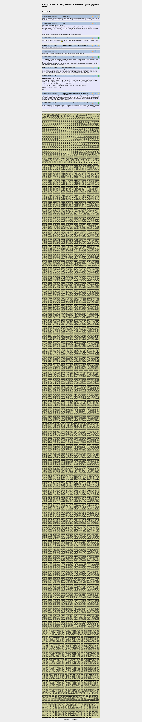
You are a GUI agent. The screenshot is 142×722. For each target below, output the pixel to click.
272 (88, 123)
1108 (82, 159)
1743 (72, 192)
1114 (96, 159)
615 (45, 138)
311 (53, 125)
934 (67, 151)
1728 (90, 191)
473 (98, 131)
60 (77, 115)
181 (73, 120)
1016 (72, 154)
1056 (62, 157)
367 (53, 128)
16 (71, 114)
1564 (64, 183)
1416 (80, 175)
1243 (88, 166)
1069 (95, 157)
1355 (93, 172)
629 (73, 138)
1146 (63, 161)
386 (92, 128)
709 (65, 142)
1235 (67, 166)
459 (69, 131)
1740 (64, 192)
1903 (88, 201)
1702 (80, 190)
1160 (43, 162)
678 (59, 140)
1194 (73, 164)
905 (65, 150)
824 (71, 146)
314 (59, 125)
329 (90, 125)
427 (61, 130)
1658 (80, 188)
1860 (90, 198)
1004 (98, 153)
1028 (46, 155)
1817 (93, 196)
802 (84, 145)
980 (47, 153)
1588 (69, 184)
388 (96, 128)
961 (65, 152)
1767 (77, 194)
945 (90, 151)
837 (98, 146)
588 (47, 137)
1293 (46, 169)
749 (90, 143)
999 (86, 153)
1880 (85, 199)
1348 (75, 172)
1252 (54, 167)
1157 (91, 161)
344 (63, 127)
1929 (98, 202)
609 (90, 137)
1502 (75, 180)
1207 (51, 165)
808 (96, 145)
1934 (54, 203)
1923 (82, 202)
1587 (67, 184)
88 (61, 116)
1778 (49, 195)
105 (89, 116)
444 (96, 130)
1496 (59, 180)
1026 (98, 154)
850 (67, 147)
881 (73, 149)
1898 (75, 201)
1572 (85, 183)
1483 (82, 179)
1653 (67, 188)
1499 (67, 180)
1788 (75, 195)
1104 (72, 159)
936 (71, 151)
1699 (72, 190)
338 (51, 127)
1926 (90, 202)
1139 (46, 161)
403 (69, 129)
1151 (76, 161)
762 (59, 144)
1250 (49, 167)
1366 (64, 173)
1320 (59, 171)
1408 (59, 175)
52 (66, 115)
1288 (90, 168)
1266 (90, 167)
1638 (85, 187)
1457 (72, 177)
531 (45, 135)
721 (90, 142)
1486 (90, 179)
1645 (46, 188)
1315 (46, 171)
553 (90, 135)
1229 (51, 166)
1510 (95, 180)
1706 (90, 190)
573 (73, 136)
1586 (64, 184)
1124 (65, 160)
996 (80, 153)
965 (73, 152)
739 (69, 143)
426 (59, 130)
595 (61, 137)
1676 (69, 189)
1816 (90, 196)
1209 (56, 165)
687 (78, 140)
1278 (64, 168)
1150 (73, 161)
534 (51, 135)
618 (51, 138)
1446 (43, 177)
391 (45, 129)
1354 (90, 172)
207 (69, 121)
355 (86, 127)
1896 (69, 201)
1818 (95, 196)
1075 (54, 158)
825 (73, 146)
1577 (98, 183)
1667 (46, 189)
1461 (82, 177)
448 (47, 131)
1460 (80, 177)
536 (55, 135)
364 (47, 128)
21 (78, 114)
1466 (95, 177)
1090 (93, 158)
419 (45, 130)
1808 (69, 196)
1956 (54, 204)
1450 (54, 177)
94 (70, 116)
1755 (46, 194)
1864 (43, 199)
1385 (56, 174)
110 (43, 117)
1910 (49, 202)
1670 (54, 189)
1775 (98, 194)
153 (73, 118)
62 (80, 115)
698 (43, 142)
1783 (62, 195)
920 (96, 150)
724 (96, 142)
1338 (49, 172)
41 (50, 115)
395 (53, 129)
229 (57, 122)
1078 (62, 158)
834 (92, 146)
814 (51, 146)
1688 (43, 190)
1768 (80, 194)
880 (71, 149)
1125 (68, 160)
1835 (82, 197)
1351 (82, 172)
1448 (49, 177)
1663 (93, 188)
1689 (46, 190)
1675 (67, 189)
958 (59, 152)
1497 (62, 180)
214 (84, 121)
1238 (75, 166)
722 (92, 142)
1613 (77, 186)
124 (70, 117)
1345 (67, 172)
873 (57, 149)
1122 (60, 160)
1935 (56, 203)
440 (88, 130)
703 (53, 142)
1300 (64, 169)
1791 (82, 195)
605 (82, 137)
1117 (48, 160)
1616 (85, 186)
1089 (90, 158)
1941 (72, 203)
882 (76, 149)
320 (71, 125)
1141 (51, 161)
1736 (54, 192)
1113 (94, 159)
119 (60, 117)
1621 (98, 186)
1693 (56, 190)
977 (98, 152)
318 (67, 125)
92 (67, 116)
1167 (61, 162)
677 (57, 140)
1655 (72, 188)
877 (65, 149)
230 (59, 122)
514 (67, 133)
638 (92, 138)
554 (92, 135)
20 (77, 114)
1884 (95, 199)
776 (88, 144)
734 (59, 143)
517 (73, 133)
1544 (69, 182)
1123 (63, 160)
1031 (54, 155)
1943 (77, 203)
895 (45, 150)
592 (55, 137)
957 (57, 152)
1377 (93, 173)
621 (57, 138)
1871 (62, 199)
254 (51, 123)
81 (51, 116)
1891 (56, 201)
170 (51, 120)
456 (63, 131)
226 (51, 122)
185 (82, 120)
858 (84, 147)
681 (65, 140)
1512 (43, 181)
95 (71, 116)
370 (59, 128)
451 (53, 131)
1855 (77, 198)
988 (63, 153)
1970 (90, 204)
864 (96, 147)
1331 (88, 171)
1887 (46, 201)
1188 (58, 164)
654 (67, 139)
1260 (75, 167)
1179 (91, 162)
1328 (80, 171)
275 (94, 123)
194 (43, 121)
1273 (51, 168)
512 (63, 133)
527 (94, 133)
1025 (95, 154)
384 (88, 128)
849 (65, 147)
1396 (85, 174)
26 (86, 114)
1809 (72, 196)
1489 (98, 179)
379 (78, 128)
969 (82, 152)
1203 (96, 164)
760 (55, 144)
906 (67, 150)
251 (45, 123)
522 (84, 133)
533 (49, 135)
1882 (90, 199)
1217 (77, 165)
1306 (80, 169)
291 (69, 124)
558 (43, 136)
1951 (98, 203)
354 (84, 127)
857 (82, 147)
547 (78, 135)
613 (98, 137)
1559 (51, 183)
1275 (56, 168)
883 (78, 149)
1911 (51, 202)
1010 (56, 154)
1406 (54, 175)
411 (86, 129)
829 (81, 146)
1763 (67, 194)
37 (44, 115)
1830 (69, 197)
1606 (59, 186)
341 (57, 127)
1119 (53, 160)
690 (84, 140)
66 (86, 115)
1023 (90, 154)
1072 (46, 158)
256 (55, 123)
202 (59, 121)
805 (90, 145)
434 (76, 130)
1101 (64, 159)
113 (49, 117)
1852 (69, 198)
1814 (85, 196)
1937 (62, 203)
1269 (98, 167)
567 (61, 136)
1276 (59, 168)
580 (88, 136)
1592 (80, 184)
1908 (43, 202)
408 (80, 129)
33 (96, 114)
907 (69, 150)
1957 (56, 204)
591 (53, 137)
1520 (64, 181)
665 (90, 139)
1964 (75, 204)
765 (65, 144)
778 (92, 144)
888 (88, 149)
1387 (62, 174)
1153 (81, 161)
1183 (46, 164)
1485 (88, 179)
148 (63, 118)
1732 (43, 192)
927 (53, 151)
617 (49, 138)
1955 (51, 204)
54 (69, 115)
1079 (64, 158)
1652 (64, 188)
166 (43, 120)
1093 (43, 159)
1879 (82, 199)
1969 (88, 204)
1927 (93, 202)
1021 (85, 154)
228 (55, 122)
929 (57, 151)
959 (61, 152)
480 (55, 132)
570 (67, 136)
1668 (49, 189)
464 (80, 131)
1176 (83, 162)
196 (47, 121)
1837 (88, 197)
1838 (90, 197)
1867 (51, 199)
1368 (69, 173)
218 (92, 121)
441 (90, 130)
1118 (51, 160)
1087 (85, 158)
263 (69, 123)
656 (71, 139)
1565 (67, 183)
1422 (95, 175)
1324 (69, 171)
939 (78, 151)
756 (47, 144)
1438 (80, 176)
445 (98, 130)
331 (94, 125)
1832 (75, 197)
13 (67, 114)
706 (59, 142)
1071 (43, 158)
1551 (88, 182)
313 (57, 125)
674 (51, 140)
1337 (46, 172)
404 (71, 129)
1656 (75, 188)
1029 (49, 155)
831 (86, 146)
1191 (66, 164)
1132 (86, 160)
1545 (72, 182)
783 (45, 145)
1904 (90, 201)
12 (65, 114)
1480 (75, 179)
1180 (94, 162)
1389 (67, 174)
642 (43, 139)
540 (63, 135)
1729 (93, 191)
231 (61, 122)
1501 (72, 180)
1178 (89, 162)
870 (51, 149)
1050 (46, 157)
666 (92, 139)
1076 (56, 158)
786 (51, 145)
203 (61, 121)
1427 (51, 176)
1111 (89, 159)
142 (51, 118)
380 (80, 128)
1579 (46, 184)
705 (57, 142)
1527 (82, 181)
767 (69, 144)
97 (74, 116)
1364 (59, 173)
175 (61, 120)
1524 (75, 181)
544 (71, 135)
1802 (54, 196)
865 (98, 147)
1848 (59, 198)
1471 (51, 179)
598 (67, 137)
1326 (75, 171)
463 (78, 131)
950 (43, 152)
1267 (93, 167)
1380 (43, 174)
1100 (62, 159)
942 (84, 151)
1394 (80, 174)
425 (57, 130)
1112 (91, 159)
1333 (93, 171)
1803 (56, 196)
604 (80, 137)
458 (67, 131)
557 (98, 135)
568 (63, 136)
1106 (77, 159)
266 (76, 123)
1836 (85, 197)
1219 (82, 165)
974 (92, 152)
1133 (88, 160)
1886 (43, 201)
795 (69, 145)
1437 (77, 176)
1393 (77, 174)
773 (82, 144)
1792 (85, 195)
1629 (62, 187)
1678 (75, 189)
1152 (78, 161)
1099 (59, 159)
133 (89, 117)
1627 (56, 187)
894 (43, 150)
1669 (51, 189)
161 (90, 118)
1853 (72, 198)
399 (61, 129)
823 (69, 146)
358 (92, 127)
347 (69, 127)
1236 (69, 166)
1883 (93, 199)
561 (49, 136)
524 (88, 133)
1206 (49, 165)
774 (84, 144)
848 (63, 147)
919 (94, 150)
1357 (98, 172)
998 (84, 153)
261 (65, 123)
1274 (54, 168)
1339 (51, 172)
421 (49, 130)
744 (80, 143)
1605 (56, 186)
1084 (77, 158)
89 (63, 116)
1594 (85, 184)
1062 (77, 157)
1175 (81, 162)
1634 (75, 187)
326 (84, 125)
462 (76, 131)
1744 (75, 192)
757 (49, 144)
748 (88, 143)
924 (47, 151)
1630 (64, 187)
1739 (62, 192)
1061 (75, 157)
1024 (93, 154)
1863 (98, 198)
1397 (88, 174)
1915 (61, 202)
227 (53, 122)
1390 (69, 174)
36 (42, 115)
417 (98, 129)
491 (78, 132)
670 (43, 140)
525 (90, 133)
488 (71, 132)
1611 (72, 186)
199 (53, 121)
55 (70, 115)
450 (51, 131)
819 (61, 146)
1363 (56, 173)
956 (55, 152)
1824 (54, 197)
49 (61, 115)
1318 (54, 171)
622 (59, 138)
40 (48, 115)
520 (79, 133)
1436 (75, 176)
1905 (93, 201)
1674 (64, 189)
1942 (75, 203)
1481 (77, 179)
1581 (51, 184)
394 (51, 129)
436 (80, 130)
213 (81, 121)
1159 (96, 161)
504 (47, 133)
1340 (54, 172)
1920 (75, 202)
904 (63, 150)
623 (61, 138)
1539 (56, 182)
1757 (51, 194)
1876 (75, 199)
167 (45, 120)
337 (49, 127)
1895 (67, 201)
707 (61, 142)
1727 (88, 191)
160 (88, 118)
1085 (80, 158)
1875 (72, 199)
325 (81, 125)
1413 (72, 175)
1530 (90, 181)
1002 (93, 153)
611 (94, 137)
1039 (75, 155)
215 (86, 121)
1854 (75, 198)
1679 (77, 189)
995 (78, 153)
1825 (56, 197)
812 (47, 146)
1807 (67, 196)
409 (82, 129)
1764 (69, 194)
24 (83, 114)
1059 (69, 157)
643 (45, 139)
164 (96, 118)
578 (84, 136)
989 (65, 153)
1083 (75, 158)
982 (51, 153)
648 (55, 139)
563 (53, 136)
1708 (95, 190)
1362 (54, 173)
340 (55, 127)
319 (69, 125)
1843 (46, 198)
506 (51, 133)
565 (57, 136)
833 (90, 146)
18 (74, 114)
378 (76, 128)
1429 (56, 176)
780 (96, 144)
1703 (82, 190)
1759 (56, 194)
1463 (88, 177)
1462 (85, 177)
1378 (95, 173)
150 (67, 118)
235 (69, 122)
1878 (80, 199)
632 (80, 138)
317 (65, 125)
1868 (54, 199)
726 (43, 143)
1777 (46, 195)
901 (57, 150)
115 (53, 117)
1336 (43, 172)
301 (90, 124)
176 (63, 120)
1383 (51, 174)
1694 (59, 190)
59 (76, 115)
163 (94, 118)
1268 (95, 167)
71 (93, 115)
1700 (75, 190)
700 (47, 142)
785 (49, 145)
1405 (51, 175)
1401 (98, 174)
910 (76, 150)
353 (82, 127)
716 (79, 142)
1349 (77, 172)
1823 (51, 197)
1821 (46, 197)
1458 (75, 177)
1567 (72, 183)
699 (45, 142)
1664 (95, 188)
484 (63, 132)
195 (45, 121)
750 (92, 143)
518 (75, 133)
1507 (88, 180)
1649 (56, 188)
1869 (56, 199)
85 (57, 116)
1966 (80, 204)
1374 (85, 173)
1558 (49, 183)
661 (82, 139)
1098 (56, 159)
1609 (67, 186)
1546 (75, 182)
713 (73, 142)
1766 (75, 194)
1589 (72, 184)
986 (59, 153)
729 (49, 143)
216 (88, 121)
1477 (67, 179)
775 (86, 144)
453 (57, 131)
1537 (51, 182)
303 (94, 124)
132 (87, 117)
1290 (95, 168)
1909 (46, 202)
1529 (88, 181)
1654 (69, 188)
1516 (54, 181)
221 (98, 121)
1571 (82, 183)
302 (92, 124)
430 (67, 130)
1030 (51, 155)
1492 (49, 180)
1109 (84, 159)
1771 (88, 194)
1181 (96, 162)
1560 (54, 183)
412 (88, 129)
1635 (77, 187)
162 (92, 118)
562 (51, 136)
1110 (87, 159)
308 (47, 125)
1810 (75, 196)
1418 (85, 175)
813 (49, 146)
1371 (77, 173)
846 (59, 147)
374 (67, 128)
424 (55, 130)
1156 (89, 161)
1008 (51, 154)
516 (71, 133)
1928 (95, 202)
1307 (82, 169)
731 (53, 143)
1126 (70, 160)
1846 (54, 198)
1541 (62, 182)
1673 (62, 189)
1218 (80, 165)
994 (76, 153)
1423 (98, 175)
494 (84, 132)
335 (45, 127)
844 (55, 147)
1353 (88, 172)
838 (43, 147)
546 (76, 135)
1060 (72, 157)
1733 (46, 192)
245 (90, 122)
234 (67, 122)
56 (71, 115)
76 (44, 116)
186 (84, 120)
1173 (76, 162)
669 (98, 139)
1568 (75, 183)
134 (91, 117)
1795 (93, 195)
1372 (80, 173)
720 (88, 142)
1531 (93, 181)
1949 (93, 203)
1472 (54, 179)
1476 (64, 179)
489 (73, 132)
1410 (64, 175)
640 (96, 138)
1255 (62, 167)
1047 (95, 155)
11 (64, 114)
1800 (49, 196)
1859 (88, 198)
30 (91, 114)
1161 (46, 162)
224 (47, 122)
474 (43, 132)
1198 (83, 164)
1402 (43, 175)
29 (90, 114)
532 (47, 135)
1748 (85, 192)
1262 (80, 167)
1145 (61, 161)
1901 (82, 201)
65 (84, 115)
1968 (85, 204)
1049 (43, 157)
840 (47, 147)
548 (80, 135)
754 (43, 144)
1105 (74, 159)
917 (90, 150)
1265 (88, 167)
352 (80, 127)
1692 (54, 190)
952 (47, 152)
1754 (43, 194)
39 (47, 115)
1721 (72, 191)
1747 (82, 192)
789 (57, 145)
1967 (82, 204)
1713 (51, 191)
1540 (59, 182)
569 (65, 136)
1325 (72, 171)
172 (55, 120)
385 (90, 128)
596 (63, 137)
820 (63, 146)
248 (96, 122)
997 (82, 153)
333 (98, 125)
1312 (95, 169)
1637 (82, 187)
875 (61, 149)
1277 (62, 168)
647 (53, 139)
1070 (98, 157)
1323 (67, 171)
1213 (67, 165)
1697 (67, 190)
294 (76, 124)
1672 (59, 189)
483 (61, 132)
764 (63, 144)
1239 (77, 166)
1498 (64, 180)
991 (69, 153)
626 (67, 138)
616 (47, 138)
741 (73, 143)
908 (71, 150)
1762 (64, 194)
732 (55, 143)
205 (65, 121)
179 (69, 120)
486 (67, 132)
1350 (80, 172)
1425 (46, 176)
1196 (78, 164)
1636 (80, 187)
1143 (56, 161)
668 (96, 139)
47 (58, 115)
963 (69, 152)
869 (49, 149)
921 (98, 150)
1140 (48, 161)
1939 (67, 203)
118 (58, 117)
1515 (51, 181)
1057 (64, 157)
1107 (79, 159)
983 (53, 153)
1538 (54, 182)
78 (47, 116)
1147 (66, 161)
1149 (71, 161)
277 (98, 123)
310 (51, 125)
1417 (82, 175)
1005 (43, 154)
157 (82, 118)
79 (48, 116)
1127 (73, 160)
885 (82, 149)
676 (55, 140)
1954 (49, 204)
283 (53, 124)
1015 (69, 154)
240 (80, 122)
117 (56, 117)
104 (87, 116)
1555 (98, 182)
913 (81, 150)
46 (57, 115)
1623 (46, 187)
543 (69, 135)
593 (57, 137)
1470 (49, 179)
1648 (54, 188)
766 (67, 144)
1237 (72, 166)
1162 (48, 162)
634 (84, 138)
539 (61, 135)
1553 (93, 182)
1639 (88, 187)
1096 (51, 159)
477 (49, 132)
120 (62, 117)
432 (71, 130)
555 (94, 135)
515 (69, 133)
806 (92, 145)
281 (49, 124)
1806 (64, 196)
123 (68, 117)
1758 (54, 194)
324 (79, 125)
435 (78, 130)
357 (90, 127)
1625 (51, 187)
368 (55, 128)
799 (78, 145)
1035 (64, 155)
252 (47, 123)
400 (63, 129)
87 (60, 116)
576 (80, 136)
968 (80, 152)
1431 (62, 176)
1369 (72, 173)
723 (94, 142)
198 (51, 121)
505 (49, 133)
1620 (95, 186)
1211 (62, 165)
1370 (75, 173)
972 (88, 152)
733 (57, 143)
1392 (75, 174)
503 (45, 133)
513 (65, 133)
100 (79, 116)
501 (98, 132)
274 (92, 123)
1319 (56, 171)
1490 (43, 180)
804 (88, 145)
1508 (90, 180)
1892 (59, 201)
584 (96, 136)
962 (67, 152)
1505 (82, 180)
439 (86, 130)
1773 (93, 194)
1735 (51, 192)
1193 (71, 164)
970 (84, 152)
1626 (54, 187)
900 (55, 150)
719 (86, 142)
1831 (72, 197)
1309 (88, 169)
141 (49, 118)
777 (90, 144)
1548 (80, 182)
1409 (62, 175)
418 (43, 130)
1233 (62, 166)
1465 (93, 177)
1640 (90, 187)
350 (76, 127)
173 (57, 120)
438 (84, 130)
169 (49, 120)
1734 (49, 192)
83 (54, 116)
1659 (82, 188)
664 (88, 139)
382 (84, 128)
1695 (62, 190)
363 (45, 128)
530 (43, 135)
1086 (82, 158)
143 (53, 118)
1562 (59, 183)
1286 (85, 168)
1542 (64, 182)
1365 (62, 173)
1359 (46, 173)
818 (59, 146)
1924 (85, 202)
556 (96, 135)
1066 (88, 157)
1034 (62, 155)
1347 (72, 172)
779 (94, 144)
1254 (59, 167)
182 (76, 120)
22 (80, 114)
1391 (72, 174)
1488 (95, 179)
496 (88, 132)
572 (71, 136)
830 (84, 146)
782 (43, 145)
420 (47, 130)
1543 (67, 182)
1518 (59, 181)
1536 (49, 182)
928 (55, 151)
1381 (46, 174)
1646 (49, 188)
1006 (46, 154)
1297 (56, 169)
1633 (72, 187)
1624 (49, 187)
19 (76, 114)
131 (85, 117)
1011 (59, 154)
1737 (56, 192)
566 (59, 136)
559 (45, 136)
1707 (93, 190)
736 (63, 143)
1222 (90, 165)
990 (67, 153)
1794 (90, 195)
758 (51, 144)
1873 (67, 199)
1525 (77, 181)
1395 (82, 174)
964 (71, 152)
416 (96, 129)
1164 (53, 162)
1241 (82, 166)
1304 (75, 169)
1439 (82, 176)
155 (78, 118)
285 (57, 124)
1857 (82, 198)
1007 (49, 154)
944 (88, 151)
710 (67, 142)
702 (51, 142)
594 (59, 137)
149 (65, 118)
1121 (58, 160)
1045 (90, 155)
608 (88, 137)
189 (90, 120)
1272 (49, 168)
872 (55, 149)
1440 (85, 176)
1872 (64, 199)
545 (73, 135)
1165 (56, 162)
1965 (77, 204)
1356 (95, 172)
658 (76, 139)
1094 (46, 159)
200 (55, 121)
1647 (51, 188)
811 (45, 146)
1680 (80, 189)
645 (49, 139)
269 (82, 123)
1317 (51, 171)
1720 (69, 191)
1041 (80, 155)
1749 (88, 192)
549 (82, 135)
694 (92, 140)
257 (57, 123)
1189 (61, 164)
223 (45, 122)
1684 (90, 189)
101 (81, 116)
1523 (72, 181)
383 (86, 128)
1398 (90, 174)
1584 (59, 184)
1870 (59, 199)
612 (96, 137)
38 (45, 115)
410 (84, 129)
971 (86, 152)
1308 (85, 169)
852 (71, 147)
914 (84, 150)
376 (71, 128)
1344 (64, 172)
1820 (43, 197)
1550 (85, 182)
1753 (98, 192)
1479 (72, 179)
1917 (67, 202)
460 (71, 131)
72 (95, 115)
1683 (88, 189)
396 (55, 129)
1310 (90, 169)
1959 (62, 204)
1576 (95, 183)
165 (98, 118)
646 (51, 139)
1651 (62, 188)
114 (51, 117)
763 (61, 144)
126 (74, 117)
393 (49, 129)
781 (98, 144)
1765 (72, 194)
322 (75, 125)
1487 (93, 179)
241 (82, 122)
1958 (59, 204)
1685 (93, 189)
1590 (75, 184)
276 (96, 123)
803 (86, 145)
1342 (59, 172)
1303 (72, 169)
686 (76, 140)
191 (94, 120)
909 (73, 150)
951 (45, 152)
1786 (69, 195)
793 (65, 145)
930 (59, 151)
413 (90, 129)
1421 (93, 175)
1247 (98, 166)
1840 (95, 197)
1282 (75, 168)
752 (96, 143)
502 (43, 133)
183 (78, 120)
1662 (90, 188)
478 (51, 132)
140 (47, 118)
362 (43, 128)
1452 (59, 177)
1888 (49, 201)
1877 (77, 199)
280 (47, 124)
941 (82, 151)
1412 (69, 175)
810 (43, 146)
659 (78, 139)
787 (53, 145)
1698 (69, 190)
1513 (46, 181)
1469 (46, 179)
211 (77, 121)
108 (96, 116)
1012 (61, 154)
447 (45, 131)
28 (89, 114)
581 (90, 136)
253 (49, 123)
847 (61, 147)
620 (55, 138)
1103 (69, 159)
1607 (62, 186)
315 (61, 125)
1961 (67, 204)
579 (86, 136)
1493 (51, 180)
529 (98, 133)
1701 (77, 190)
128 (79, 117)
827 (77, 146)
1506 (85, 180)
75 (42, 116)
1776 (43, 195)
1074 (51, 158)
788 (55, 145)
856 (80, 147)
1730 (95, 191)
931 (61, 151)
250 (43, 123)
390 (43, 129)
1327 (77, 171)
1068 (93, 157)
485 (65, 132)
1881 (88, 199)
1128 (75, 160)
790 (59, 145)
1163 (51, 162)
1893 (62, 201)
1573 (88, 183)
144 (55, 118)
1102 (67, 159)
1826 (59, 197)
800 (80, 145)
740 (71, 143)
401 (65, 129)
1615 (82, 186)
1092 (98, 158)
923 (45, 151)
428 (63, 130)
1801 (51, 196)
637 (90, 138)
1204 (43, 165)
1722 (75, 191)
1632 (69, 187)
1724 (80, 191)
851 (69, 147)
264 (71, 123)
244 (88, 122)
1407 (56, 175)
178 (67, 120)
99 (77, 116)
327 (86, 125)
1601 (46, 186)
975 (94, 152)
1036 (67, 155)
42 (51, 115)
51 (64, 115)
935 (69, 151)
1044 (88, 155)
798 (76, 145)
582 (92, 136)
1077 (59, 158)
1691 (51, 190)
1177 (86, 162)
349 (73, 127)
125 (72, 117)
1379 (98, 173)
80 (50, 116)
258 (59, 123)
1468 (43, 179)
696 (96, 140)
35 (99, 114)
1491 (46, 180)
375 (69, 128)
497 (90, 132)
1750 (90, 192)
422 (51, 130)
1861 (93, 198)
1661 (88, 188)
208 (71, 121)
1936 (59, 203)
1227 (46, 166)
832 (88, 146)
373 (65, 128)
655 (69, 139)
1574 (90, 183)
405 (73, 129)
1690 (49, 190)
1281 (72, 168)
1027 (43, 155)
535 (53, 135)
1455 (67, 177)
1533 (98, 181)
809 (98, 145)
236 (71, 122)
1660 (85, 188)
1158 (94, 161)
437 (82, 130)
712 (71, 142)
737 (65, 143)
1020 (82, 154)
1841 (98, 197)
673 (49, 140)
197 (49, 121)
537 (57, 135)
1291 (98, 168)
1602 (49, 186)
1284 (80, 168)
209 (73, 121)
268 (80, 123)
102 (83, 116)
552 (88, 135)
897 (49, 150)
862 (92, 147)
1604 (54, 186)
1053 (54, 157)
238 (76, 122)
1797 (98, 195)
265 (73, 123)
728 (47, 143)
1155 (86, 161)
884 (80, 149)
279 (45, 124)
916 (88, 150)
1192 (68, 164)
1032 (56, 155)
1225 (98, 165)
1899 (77, 201)
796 (71, 145)
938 (76, 151)
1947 (88, 203)
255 (53, 123)
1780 (54, 195)
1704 (85, 190)
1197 (81, 164)
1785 (67, 195)
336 (47, 127)
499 (94, 132)
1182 (43, 164)
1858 (85, 198)
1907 (98, 201)
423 (53, 130)
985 (57, 153)
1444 (95, 176)
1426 (49, 176)
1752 (95, 192)
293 (73, 124)
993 (73, 153)
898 (51, 150)
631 (78, 138)
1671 (56, 189)
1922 (80, 202)
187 (86, 120)
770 (76, 144)
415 (94, 129)
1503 (77, 180)
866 (43, 149)
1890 (54, 201)
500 (96, 132)
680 (63, 140)
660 (80, 139)
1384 (54, 174)
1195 (76, 164)
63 (82, 115)
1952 (43, 204)
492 (80, 132)
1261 (77, 167)
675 (53, 140)
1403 (46, 175)
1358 (43, 173)
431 (69, 130)
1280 (69, 168)
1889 (51, 201)
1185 (51, 164)
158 (84, 118)
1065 (85, 157)
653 (65, 139)
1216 (75, 165)
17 (73, 114)
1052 (51, 157)
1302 (69, 169)
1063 (80, 157)
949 (98, 151)
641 (98, 138)
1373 (82, 173)
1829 (67, 197)
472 (96, 131)
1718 (64, 191)
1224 (95, 165)
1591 (77, 184)
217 (90, 121)
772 (80, 144)
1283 (77, 168)
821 (65, 146)
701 (49, 142)
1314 (43, 171)
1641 (93, 187)
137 (97, 117)
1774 (95, 194)
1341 (56, 172)
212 (79, 121)
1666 (43, 189)
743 (78, 143)
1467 (98, 177)
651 (61, 139)
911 (77, 150)
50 (63, 115)
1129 (78, 160)
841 (49, 147)
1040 (77, 155)
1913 (56, 202)
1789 (77, 195)
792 (63, 145)
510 (59, 133)
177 (65, 120)
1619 (93, 186)
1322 (64, 171)
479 (53, 132)
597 (65, 137)
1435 (72, 176)
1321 (62, 171)
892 (96, 149)
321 (73, 125)
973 (90, 152)
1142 (53, 161)
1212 (64, 165)
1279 (67, 168)
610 (92, 137)
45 (56, 115)
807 (94, 145)
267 (78, 123)
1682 (85, 189)
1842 (43, 198)
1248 (43, 167)
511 (61, 133)
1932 (49, 203)
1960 (64, 204)
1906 (95, 201)
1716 (59, 191)
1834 (80, 197)
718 (84, 142)
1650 (59, 188)
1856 (80, 198)
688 (80, 140)
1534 (43, 182)
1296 (54, 169)
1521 (67, 181)
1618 (90, 186)
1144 (58, 161)
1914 (59, 202)
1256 (64, 167)
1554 (95, 182)
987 (61, 153)
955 (53, 152)
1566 (69, 183)
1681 (82, 189)
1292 (43, 169)
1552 (90, 182)
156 (80, 118)
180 (71, 120)
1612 (75, 186)
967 (78, 152)
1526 (80, 181)
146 (59, 118)
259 (61, 123)
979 (45, 153)
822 (67, 146)
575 (78, 136)
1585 (62, 184)
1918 (69, 202)
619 (53, 138)
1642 (95, 187)
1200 (89, 164)
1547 (77, 182)
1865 (46, 199)
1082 (72, 158)
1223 (93, 165)
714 (75, 142)
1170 (68, 162)
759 (53, 144)
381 (82, 128)
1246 (95, 166)
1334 (95, 171)
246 (92, 122)
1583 (56, 184)
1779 (51, 195)
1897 (72, 201)
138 (43, 118)
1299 (62, 169)
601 (73, 137)
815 (53, 146)
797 (73, 145)
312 (55, 125)
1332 (90, 171)
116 (54, 117)
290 (67, 124)
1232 (59, 166)
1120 (55, 160)
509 (57, 133)
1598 (95, 184)
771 (78, 144)
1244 (90, 166)
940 (80, 151)
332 (96, 125)
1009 (54, 154)
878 (67, 149)
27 (87, 114)
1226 (43, 166)
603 (78, 137)
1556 (43, 183)
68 (89, 115)
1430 (59, 176)
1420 (90, 175)
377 (73, 128)
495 (86, 132)
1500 (69, 180)
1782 (59, 195)
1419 (88, 175)
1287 (88, 168)
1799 (46, 196)
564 (55, 136)
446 (43, 131)
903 (61, 150)
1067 (90, 157)
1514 (49, 181)
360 (96, 127)
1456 (69, 177)
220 (96, 121)
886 (84, 149)
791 (61, 145)
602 (76, 137)
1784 (64, 195)
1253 (56, 167)
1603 (51, 186)
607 (86, 137)
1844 (49, 198)
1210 (59, 165)
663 (86, 139)
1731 (98, 191)
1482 (80, 179)
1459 (77, 177)
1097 (54, 159)
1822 (49, 197)
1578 (43, 184)
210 (76, 121)
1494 (54, 180)
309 (49, 125)
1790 (80, 195)
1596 (90, 184)
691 (86, 140)
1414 (75, 175)
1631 (67, 187)
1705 (88, 190)
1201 (91, 164)
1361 (51, 173)
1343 (62, 172)
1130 (81, 160)
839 (45, 147)
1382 (49, 174)
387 (94, 128)
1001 (91, 153)
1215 (72, 165)
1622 (43, 187)
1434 (69, 176)
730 (51, 143)
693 (90, 140)
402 (67, 129)
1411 (67, 175)
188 (88, 120)
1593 (82, 184)
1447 (46, 177)
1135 (93, 160)
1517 (56, 181)
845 (57, 147)
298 (84, 124)
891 (94, 149)
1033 (59, 155)
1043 (85, 155)
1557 (46, 183)
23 (81, 114)
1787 (72, 195)
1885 (98, 199)
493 (82, 132)
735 (61, 143)
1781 (56, 195)
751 (94, 143)
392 (47, 129)
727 (45, 143)
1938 (64, 203)
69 (90, 115)
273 (90, 123)
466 (84, 131)
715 (77, 142)
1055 (59, 157)
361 (98, 127)
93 (69, 116)
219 (94, 121)
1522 (69, 181)
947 (94, 151)
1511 (98, 180)
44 (54, 115)
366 (51, 128)
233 (65, 122)
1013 (64, 154)
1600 (43, 186)
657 (73, 139)
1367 (67, 173)
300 (88, 124)
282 (51, 124)
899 (53, 150)
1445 (98, 176)
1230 (54, 166)
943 (86, 151)
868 (47, 149)
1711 (46, 191)
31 (93, 114)
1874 (69, 199)
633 (82, 138)
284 (55, 124)
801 (82, 145)
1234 (64, 166)
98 (76, 116)
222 (43, 122)
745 (82, 143)
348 (71, 127)
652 (63, 139)
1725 (82, 191)
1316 (49, 171)
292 (71, 124)
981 (49, 153)
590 (51, 137)
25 (84, 114)
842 (51, 147)
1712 (48, 191)
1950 (95, 203)
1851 (67, 198)
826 (75, 146)
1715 (56, 191)
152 (71, 118)
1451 (56, 177)
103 (85, 116)
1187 (56, 164)
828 (79, 146)
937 (73, 151)
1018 (77, 154)
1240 (80, 166)
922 (43, 151)
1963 (72, 204)
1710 (43, 191)
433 (73, 130)
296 (80, 124)
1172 (73, 162)
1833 (77, 197)
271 (86, 123)
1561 (56, 183)
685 (73, 140)
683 (69, 140)
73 (96, 115)
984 (55, 153)
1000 (88, 153)
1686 (95, 189)
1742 (69, 192)
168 (47, 120)
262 (67, 123)
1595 (88, 184)
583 (94, 136)
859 (86, 147)
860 (88, 147)
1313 (98, 169)
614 (43, 138)
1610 (69, 186)
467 (86, 131)
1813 (82, 196)
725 (98, 142)
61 (79, 115)
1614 (80, 186)
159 (86, 118)
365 (49, 128)
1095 (49, 159)
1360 (49, 173)
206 (67, 121)
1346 (69, 172)
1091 (95, 158)
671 (45, 140)
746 (84, 143)
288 (63, 124)
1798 (43, 196)
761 (57, 144)
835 (94, 146)
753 (98, 143)
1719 (67, 191)
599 (69, 137)
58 (74, 115)
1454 (64, 177)
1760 (59, 194)
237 (73, 122)
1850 (64, 198)
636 (88, 138)
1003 (96, 153)
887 (86, 149)
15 (70, 114)
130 (83, 117)
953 (49, 152)
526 (92, 133)
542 (67, 135)
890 (92, 149)
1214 (69, 165)
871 (53, 149)
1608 (64, 186)
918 (92, 150)
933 (65, 151)
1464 (90, 177)
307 (45, 125)
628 (71, 138)
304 (96, 124)
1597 (93, 184)
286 (59, 124)
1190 (63, 164)
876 (63, 149)
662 (84, 139)
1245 (93, 166)
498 (92, 132)
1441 (88, 176)
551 (86, 135)
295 (78, 124)
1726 (85, 191)
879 (69, 149)
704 (55, 142)
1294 (49, 169)
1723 (77, 191)
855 (78, 147)
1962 (69, 204)
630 (76, 138)
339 (53, 127)
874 (59, 149)
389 (98, 128)
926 (51, 151)
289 (65, 124)
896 (47, 150)
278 (43, 124)
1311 (93, 169)
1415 (77, 175)
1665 (98, 188)
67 (87, 115)
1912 (54, 202)
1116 (46, 160)
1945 (82, 203)
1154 (83, 161)
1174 (78, 162)
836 (96, 146)
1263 (82, 167)
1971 (93, 204)
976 (96, 152)
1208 (54, 165)
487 (69, 132)
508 (55, 133)
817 (57, 146)
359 (94, 127)
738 (67, 143)
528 (96, 133)
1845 (51, 198)
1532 (95, 181)
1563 (62, 183)
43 (53, 115)
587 (45, 137)
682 (67, 140)
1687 (98, 189)
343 (61, 127)
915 (86, 150)
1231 (56, 166)
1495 (56, 180)
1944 (80, 203)
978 (43, 153)
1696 (64, 190)
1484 (85, 179)
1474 (59, 179)
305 (98, 124)
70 (92, 115)
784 (47, 145)
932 (63, 151)
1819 (98, 196)
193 (98, 120)
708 (63, 142)
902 (59, 150)
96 (73, 116)
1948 (90, 203)
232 (63, 122)
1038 (72, 155)
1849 (62, 198)
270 (84, 123)
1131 (83, 160)
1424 (43, 176)
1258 (69, 167)
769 (73, 144)
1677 (72, 189)
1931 (46, 203)
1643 (98, 187)
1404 (49, 175)
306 (43, 125)
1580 (49, 184)
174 (59, 120)
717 (81, 142)
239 (78, 122)
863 (94, 147)
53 (67, 115)
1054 (56, 157)
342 (59, 127)
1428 (54, 176)
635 (86, 138)
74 (98, 115)
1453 (62, 177)
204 (63, 121)
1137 (98, 160)
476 (47, 132)
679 (61, 140)
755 (45, 144)
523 (86, 133)
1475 (62, 179)
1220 (85, 165)
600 (71, 137)
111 (45, 117)
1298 (59, 169)
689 (82, 140)
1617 (88, 186)
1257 (67, 167)
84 (56, 116)
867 (45, 149)
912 (79, 150)
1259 (72, 167)
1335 (98, 171)
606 (84, 137)
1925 (88, 202)
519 (77, 133)
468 (88, 131)
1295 (51, 169)
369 (57, 128)
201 (57, 121)
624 (63, 138)
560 (47, 136)
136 (95, 117)
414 (92, 129)
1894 (64, 201)
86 (58, 116)
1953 (46, 204)
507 (53, 133)
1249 (46, 167)
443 (94, 130)
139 (45, 118)
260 (63, 123)
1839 (93, 197)
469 (90, 131)
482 (59, 132)
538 (59, 135)
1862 (95, 198)
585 (98, 136)
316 (63, 125)
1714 (54, 191)
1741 (67, 192)
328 (88, 125)
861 (90, 147)
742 (76, 143)
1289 (93, 168)
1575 (93, 183)
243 (86, 122)
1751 (93, 192)
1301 (67, 169)
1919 (72, 202)
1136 (96, 160)
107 (93, 116)
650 (59, 139)
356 (88, 127)
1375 (88, 173)
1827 (62, 197)
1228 (49, 166)
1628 (59, 187)
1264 (85, 167)
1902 (85, 201)
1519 (62, 181)
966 (76, 152)
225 (49, 122)
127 (76, 117)
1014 (67, 154)
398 (59, 129)
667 (94, 139)
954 (51, 152)
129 (81, 117)
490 (76, 132)
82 (53, 116)
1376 (90, 173)
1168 (63, 162)
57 (73, 115)
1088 (88, 158)
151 (69, 118)
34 (97, 114)
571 (69, 136)
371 (61, 128)
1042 (82, 155)
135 (93, 117)
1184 (48, 164)
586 (43, 137)
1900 (80, 201)
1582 (54, 184)
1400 (95, 174)
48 (60, 115)
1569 (77, 183)
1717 (61, 191)
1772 (90, 194)
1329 (82, 171)
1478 (69, 179)
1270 (43, 168)
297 (82, 124)
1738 (59, 192)
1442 (90, 176)
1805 (62, 196)
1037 (69, 155)
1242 (85, 166)
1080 (67, 158)
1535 (46, 182)
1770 (85, 194)
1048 (98, 155)
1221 (88, 165)
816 (55, 146)
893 (98, 149)
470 (92, 131)
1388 (64, 174)
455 (61, 131)
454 (59, 131)
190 (92, 120)
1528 (85, 181)
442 (92, 130)
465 (82, 131)
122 (66, 117)
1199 (86, 164)
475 (45, 132)
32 (94, 114)
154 (76, 118)
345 (65, 127)
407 (78, 129)
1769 (82, 194)
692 (88, 140)
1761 (62, 194)
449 (49, 131)
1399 (93, 174)
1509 (93, 180)
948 (96, 151)
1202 (94, 164)
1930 (43, 203)
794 (67, 145)
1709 (98, 190)
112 (47, 117)
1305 (77, 169)
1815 (88, 196)
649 (57, 139)
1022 (88, 154)
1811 (77, 196)
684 (71, 140)
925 (49, 151)
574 (76, 136)
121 (64, 117)
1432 (64, 176)
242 (84, 122)
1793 (88, 195)
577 (82, 136)
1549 (82, 182)
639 (94, 138)
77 (45, 116)
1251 (51, 167)
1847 (56, 198)
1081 (69, 158)
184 (80, 120)
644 (47, 139)
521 (81, 133)
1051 (49, 157)
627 (69, 138)
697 (98, 140)
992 (71, 153)
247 (94, 122)
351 (78, 127)
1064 (82, 157)
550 (84, 135)
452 (55, 131)
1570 (80, 183)
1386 (59, 174)
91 (66, 116)
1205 (46, 165)
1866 (49, 199)
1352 (85, 172)
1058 (67, 157)
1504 (80, 180)
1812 (80, 196)
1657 (77, 188)
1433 (67, 176)
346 (67, 127)
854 (76, 147)
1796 (95, 195)
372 (63, 128)
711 (69, 142)
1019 (80, 154)
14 (68, 114)
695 (94, 140)
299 (86, 124)
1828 (64, 197)
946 (92, 151)
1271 (46, 168)
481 (57, 132)
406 (76, 129)
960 (63, 152)
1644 (43, 188)
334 (43, 127)
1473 (56, 179)
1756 (49, 194)
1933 (51, 203)
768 (71, 144)
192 (96, 120)
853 (73, 147)
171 (53, 120)
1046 (93, 155)
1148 (68, 161)
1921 (77, 202)
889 (90, 149)
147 (61, 118)
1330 (85, 171)
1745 (77, 192)
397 (57, 129)
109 (98, 116)
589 (49, 137)
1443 (93, 176)
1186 (53, 164)
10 (63, 114)
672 (47, 140)
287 (61, 124)
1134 (91, 160)
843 (53, 147)
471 (94, 131)
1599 (98, 184)
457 (65, 131)
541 (65, 135)
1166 (58, 162)
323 (77, 125)
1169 (66, 162)
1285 (82, 168)
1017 (75, 154)
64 (83, 115)
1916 (64, 202)
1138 (43, 161)
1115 (43, 160)
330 (92, 125)
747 (86, 143)
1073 (49, 158)
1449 (51, 177)
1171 (71, 162)
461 (73, 131)
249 (98, 122)
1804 (59, 196)
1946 (85, 203)
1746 (80, 192)
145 (57, 118)
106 (91, 116)
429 (65, 130)
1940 (69, 203)
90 (64, 116)
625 (65, 138)
